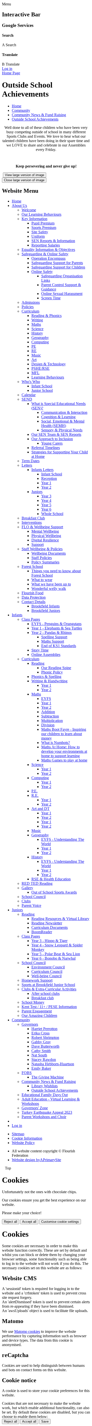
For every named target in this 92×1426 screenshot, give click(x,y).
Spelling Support (54, 637)
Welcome (29, 210)
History (37, 333)
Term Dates (30, 461)
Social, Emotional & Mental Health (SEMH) (62, 423)
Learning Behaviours (47, 377)
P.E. (34, 791)
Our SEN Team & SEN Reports (56, 434)
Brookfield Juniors (45, 610)
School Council (34, 897)
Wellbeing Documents (48, 553)
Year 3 (46, 496)
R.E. (35, 795)
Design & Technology (48, 364)
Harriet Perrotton (44, 1029)
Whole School (52, 514)
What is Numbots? (55, 743)
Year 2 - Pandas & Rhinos (51, 632)
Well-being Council (46, 976)
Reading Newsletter (46, 923)
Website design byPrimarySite (36, 1160)
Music (36, 355)
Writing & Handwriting (49, 681)
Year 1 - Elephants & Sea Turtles (56, 628)
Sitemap (18, 1134)
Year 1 (46, 483)
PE (33, 346)
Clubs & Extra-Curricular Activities (49, 989)
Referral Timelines (45, 448)
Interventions (32, 522)
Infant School (41, 386)
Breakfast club (42, 998)
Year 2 (46, 487)
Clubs (26, 901)
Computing (40, 342)
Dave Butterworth (45, 1046)
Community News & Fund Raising (39, 115)
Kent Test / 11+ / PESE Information (49, 1007)
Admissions (31, 302)
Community (21, 110)
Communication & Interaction (64, 412)
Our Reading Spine (56, 668)
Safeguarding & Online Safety (45, 254)
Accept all (29, 1222)
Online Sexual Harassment (61, 294)
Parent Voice (31, 905)
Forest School (32, 566)
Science (37, 329)
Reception (49, 478)
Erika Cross (40, 1033)
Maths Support (52, 641)
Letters (27, 465)
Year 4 (46, 500)
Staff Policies (41, 558)
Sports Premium (43, 227)
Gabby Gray (41, 1042)
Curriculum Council (46, 971)
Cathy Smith (41, 1051)
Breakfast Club (33, 518)
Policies (28, 307)
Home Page (11, 73)
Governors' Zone (35, 1108)
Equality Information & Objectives (48, 249)
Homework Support (37, 980)
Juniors (36, 492)
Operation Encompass (48, 258)
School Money (33, 1002)
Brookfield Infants (45, 606)
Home (16, 106)
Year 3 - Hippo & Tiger (49, 941)
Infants (17, 615)
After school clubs (45, 993)
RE (34, 351)
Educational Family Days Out (45, 1095)
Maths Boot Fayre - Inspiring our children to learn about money (63, 733)
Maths (36, 324)
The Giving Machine (47, 1077)
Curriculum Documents (49, 927)
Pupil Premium (42, 223)
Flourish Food (32, 593)
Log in (7, 69)
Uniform (38, 236)
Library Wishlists (44, 1086)
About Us (19, 205)
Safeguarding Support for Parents (57, 263)
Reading (37, 663)
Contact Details (33, 602)
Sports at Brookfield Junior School (48, 985)
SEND (27, 399)
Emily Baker (41, 1068)
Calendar (29, 395)
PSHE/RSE (40, 368)
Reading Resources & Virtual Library (60, 919)
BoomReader (41, 932)
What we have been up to (51, 584)
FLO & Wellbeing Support (42, 527)
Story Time (40, 650)
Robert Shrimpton (45, 1037)
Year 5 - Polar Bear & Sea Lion (55, 954)
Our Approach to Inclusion (52, 439)
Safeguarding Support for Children (58, 267)
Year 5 (46, 505)
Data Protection (34, 597)
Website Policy (23, 1143)
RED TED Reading (37, 883)
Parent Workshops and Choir (44, 1117)
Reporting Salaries (45, 245)
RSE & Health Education (51, 879)
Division (47, 725)
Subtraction (50, 716)
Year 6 (46, 509)
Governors (30, 1024)
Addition (48, 712)
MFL (35, 373)
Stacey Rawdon (43, 1059)
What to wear (41, 580)
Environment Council (48, 967)
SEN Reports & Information (53, 241)
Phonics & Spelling (46, 676)
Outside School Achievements (35, 119)
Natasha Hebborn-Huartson (52, 1064)
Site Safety (39, 232)
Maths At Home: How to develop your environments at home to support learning (64, 751)
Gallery (27, 888)
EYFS (46, 698)
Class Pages (31, 619)
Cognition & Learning (58, 417)
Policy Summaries (45, 562)
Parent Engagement (37, 1011)
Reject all (10, 1222)
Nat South (39, 1055)
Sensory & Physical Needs (61, 430)
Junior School (42, 390)
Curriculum (30, 311)
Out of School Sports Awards (54, 892)
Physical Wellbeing (46, 536)
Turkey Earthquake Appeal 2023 (47, 1112)
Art (34, 360)
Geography (40, 338)
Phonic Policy (52, 672)
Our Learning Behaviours (41, 214)
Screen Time (51, 298)
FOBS (27, 1073)
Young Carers (52, 443)
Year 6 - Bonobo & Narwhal (53, 958)
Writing (37, 320)
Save (45, 1421)
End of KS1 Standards (58, 646)
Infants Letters (42, 470)
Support (37, 544)
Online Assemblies (45, 654)
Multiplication (52, 721)
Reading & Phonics (46, 316)
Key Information (34, 219)
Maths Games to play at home (64, 760)
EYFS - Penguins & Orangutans (56, 624)
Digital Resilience (45, 540)
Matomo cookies (27, 1331)
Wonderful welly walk (48, 588)
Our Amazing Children (39, 1015)
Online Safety (42, 271)
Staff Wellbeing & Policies (42, 549)
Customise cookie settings (60, 1222)
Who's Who (31, 382)
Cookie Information (27, 1138)
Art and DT (40, 809)
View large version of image (24, 175)
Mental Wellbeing (45, 531)
